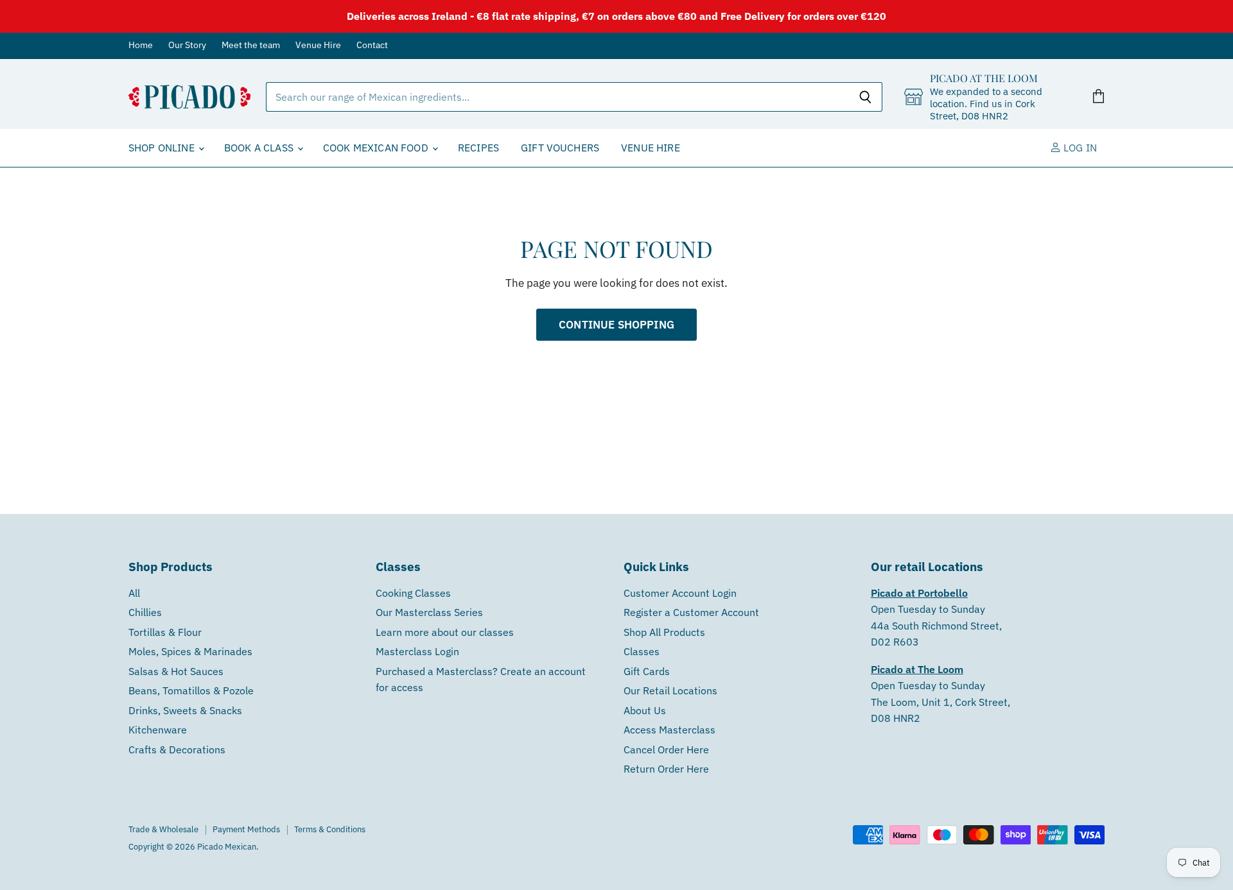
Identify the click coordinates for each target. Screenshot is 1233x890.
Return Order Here (666, 768)
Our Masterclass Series (429, 612)
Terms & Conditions (329, 829)
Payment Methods (246, 829)
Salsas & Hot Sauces (175, 671)
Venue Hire (318, 45)
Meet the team (251, 45)
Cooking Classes (413, 592)
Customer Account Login (680, 592)
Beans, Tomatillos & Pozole (191, 690)
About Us (645, 710)
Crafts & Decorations (176, 749)
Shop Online (162, 147)
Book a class (260, 147)
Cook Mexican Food (377, 147)
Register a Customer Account (691, 612)
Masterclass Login (417, 651)
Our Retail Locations (670, 690)
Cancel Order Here (666, 749)
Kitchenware (157, 729)
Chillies (145, 612)
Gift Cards (647, 671)
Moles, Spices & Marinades (190, 651)
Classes (642, 651)
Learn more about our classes (445, 632)
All (134, 592)
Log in (1079, 147)
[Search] (865, 97)
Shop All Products (664, 632)
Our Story (187, 45)
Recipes (478, 147)
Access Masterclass (669, 729)
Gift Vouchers (560, 147)
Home (140, 45)
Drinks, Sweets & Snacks (185, 710)
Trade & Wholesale (163, 829)
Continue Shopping (616, 324)
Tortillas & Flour (165, 632)
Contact (372, 45)
